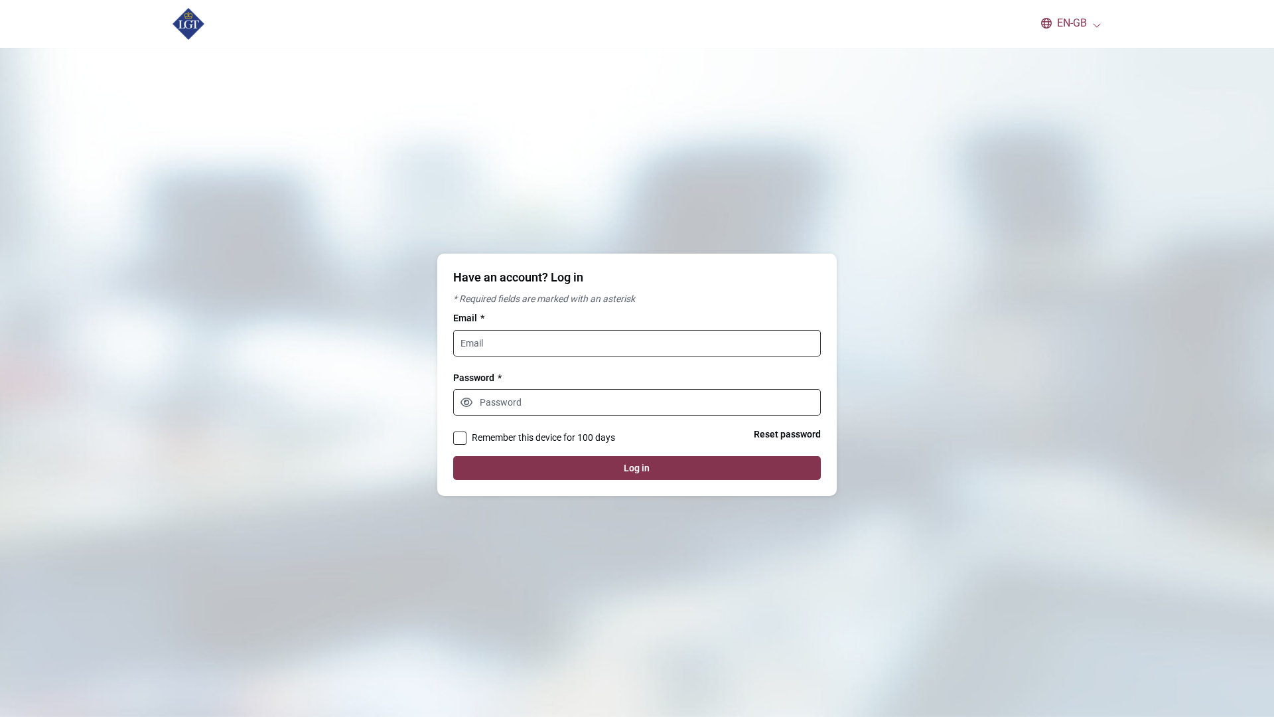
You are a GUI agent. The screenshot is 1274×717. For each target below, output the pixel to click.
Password (477, 377)
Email (468, 318)
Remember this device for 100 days (543, 437)
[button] (1064, 23)
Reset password (787, 434)
